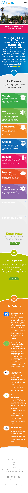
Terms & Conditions (14, 460)
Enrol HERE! (18, 28)
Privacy (14, 462)
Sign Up (14, 243)
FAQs (14, 465)
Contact (14, 467)
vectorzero (13, 485)
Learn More (16, 66)
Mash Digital (20, 485)
